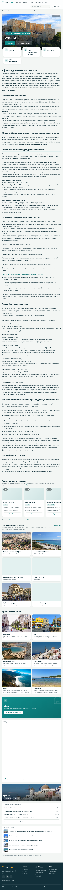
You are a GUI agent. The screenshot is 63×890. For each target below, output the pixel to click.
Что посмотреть (25, 43)
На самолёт (25, 869)
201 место (50, 51)
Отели (31, 2)
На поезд (24, 871)
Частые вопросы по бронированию (37, 519)
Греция (15, 10)
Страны (25, 2)
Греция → (58, 612)
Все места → (57, 525)
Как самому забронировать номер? (18, 519)
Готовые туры (53, 869)
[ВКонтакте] (3, 876)
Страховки (52, 873)
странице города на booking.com (21, 484)
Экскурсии (52, 871)
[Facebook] (7, 876)
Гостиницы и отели (41, 870)
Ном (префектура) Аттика (25, 10)
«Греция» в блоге (9, 827)
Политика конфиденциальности (52, 886)
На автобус (25, 873)
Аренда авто (39, 872)
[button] (31, 751)
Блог (46, 2)
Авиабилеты (39, 2)
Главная (18, 2)
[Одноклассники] (11, 876)
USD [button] (57, 6)
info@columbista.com (8, 880)
